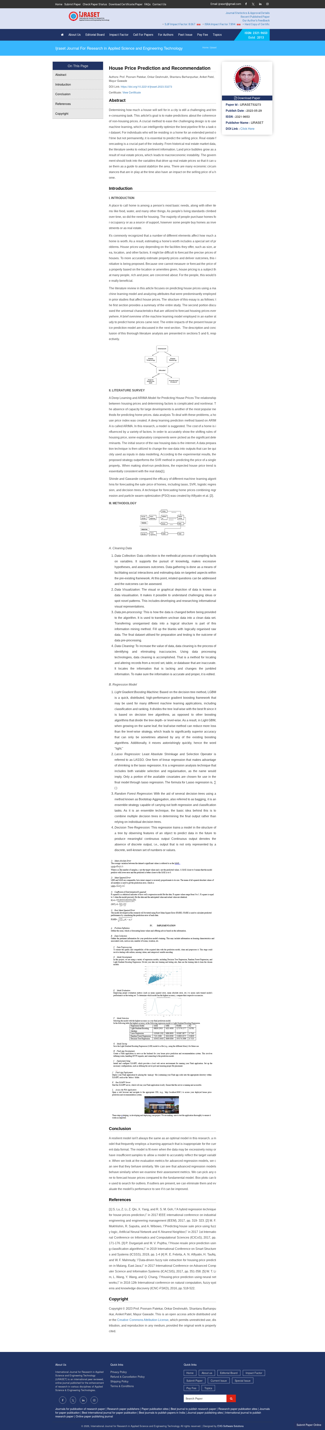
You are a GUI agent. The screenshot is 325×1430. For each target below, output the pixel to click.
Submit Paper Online (309, 1425)
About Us (74, 34)
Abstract (60, 74)
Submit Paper (72, 4)
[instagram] (267, 4)
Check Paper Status (95, 4)
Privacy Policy (118, 1372)
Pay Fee (202, 34)
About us (207, 1373)
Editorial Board (95, 34)
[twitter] (253, 4)
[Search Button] (231, 1398)
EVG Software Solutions (230, 1426)
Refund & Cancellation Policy (127, 1376)
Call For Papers (143, 34)
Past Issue (185, 34)
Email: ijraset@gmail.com (226, 3)
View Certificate (131, 92)
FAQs (147, 4)
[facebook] (246, 4)
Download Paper (248, 98)
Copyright (61, 113)
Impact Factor (118, 34)
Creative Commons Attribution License (143, 1319)
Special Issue (243, 1380)
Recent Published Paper (255, 16)
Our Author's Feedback (256, 20)
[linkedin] (260, 4)
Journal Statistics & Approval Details (248, 12)
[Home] (63, 35)
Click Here (247, 128)
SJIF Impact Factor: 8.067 (160, 24)
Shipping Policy (119, 1381)
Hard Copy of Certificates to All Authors (249, 24)
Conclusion (63, 94)
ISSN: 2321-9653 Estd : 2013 (256, 35)
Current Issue (219, 1380)
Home (58, 4)
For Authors (165, 34)
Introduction (63, 84)
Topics (217, 34)
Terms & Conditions (122, 1386)
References (63, 104)
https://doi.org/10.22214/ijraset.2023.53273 (146, 86)
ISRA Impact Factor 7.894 (200, 24)
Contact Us (159, 4)
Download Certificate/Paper (126, 4)
